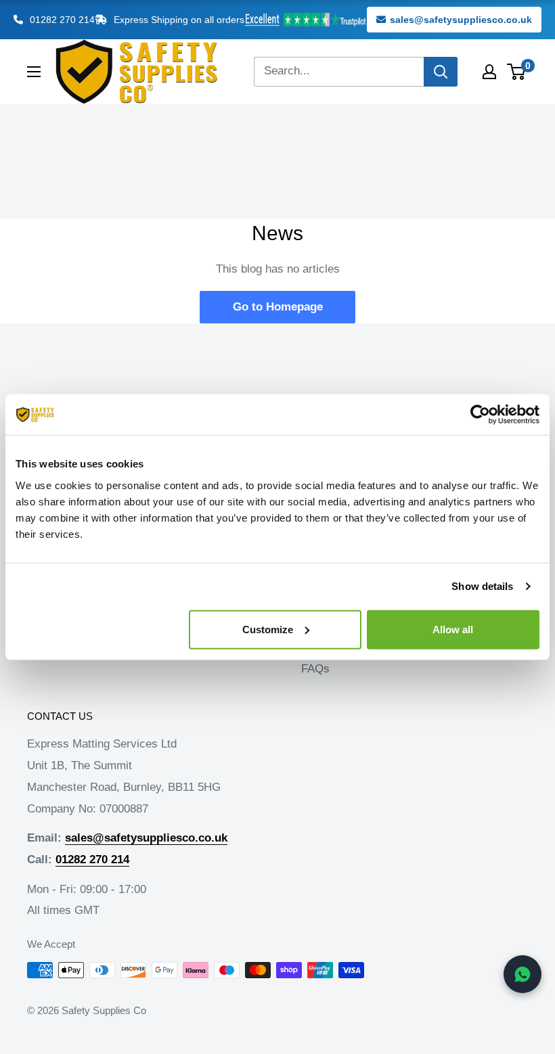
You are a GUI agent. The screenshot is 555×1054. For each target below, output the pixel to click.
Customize (267, 629)
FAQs (315, 668)
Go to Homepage (278, 306)
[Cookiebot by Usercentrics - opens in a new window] (480, 415)
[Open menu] (34, 71)
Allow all (452, 629)
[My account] (489, 71)
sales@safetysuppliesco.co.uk (461, 19)
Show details (482, 586)
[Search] (441, 72)
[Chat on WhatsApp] (522, 974)
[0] (516, 72)
